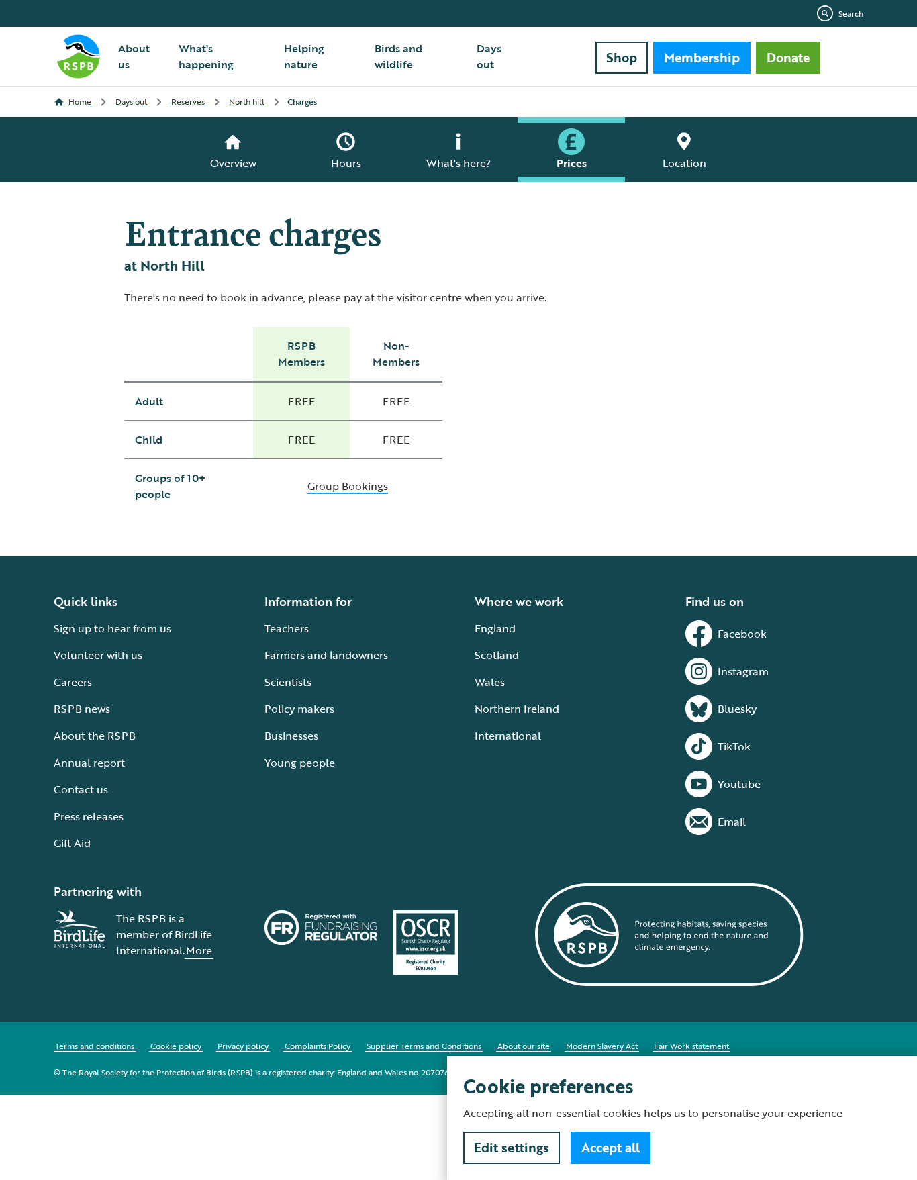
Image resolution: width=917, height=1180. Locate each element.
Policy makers (299, 709)
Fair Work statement (691, 1045)
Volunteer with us (98, 655)
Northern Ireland (517, 709)
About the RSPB (95, 736)
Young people (299, 762)
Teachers (286, 628)
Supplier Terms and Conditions (424, 1045)
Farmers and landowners (326, 655)
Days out (489, 56)
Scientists (287, 682)
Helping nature (304, 56)
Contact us (81, 789)
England (495, 628)
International (508, 736)
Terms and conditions (94, 1045)
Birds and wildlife (398, 56)
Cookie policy (175, 1045)
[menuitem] (140, 56)
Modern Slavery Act (602, 1045)
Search (850, 13)
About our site (523, 1045)
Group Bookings (347, 486)
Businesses (291, 736)
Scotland (497, 655)
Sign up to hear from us (112, 628)
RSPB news (82, 709)
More (199, 950)
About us (134, 56)
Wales (490, 682)
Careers (73, 682)
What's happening (206, 56)
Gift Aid (72, 843)
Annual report (89, 762)
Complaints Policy (317, 1045)
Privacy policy (243, 1045)
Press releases (89, 816)
